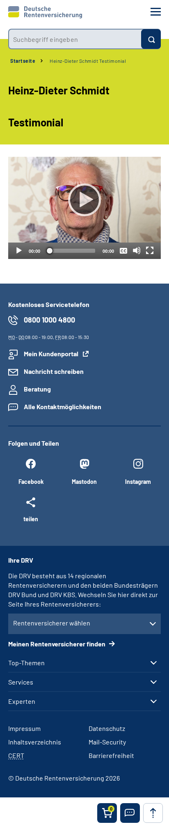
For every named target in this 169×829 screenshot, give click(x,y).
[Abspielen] (84, 199)
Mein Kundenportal (51, 353)
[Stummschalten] (136, 250)
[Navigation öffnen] (155, 11)
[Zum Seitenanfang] (153, 813)
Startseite (22, 61)
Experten (21, 701)
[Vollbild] (149, 250)
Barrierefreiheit (111, 755)
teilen (30, 518)
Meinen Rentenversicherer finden (57, 644)
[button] (130, 813)
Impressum (24, 728)
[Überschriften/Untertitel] (123, 250)
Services (20, 682)
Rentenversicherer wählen (51, 623)
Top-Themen (26, 663)
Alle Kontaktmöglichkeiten (62, 406)
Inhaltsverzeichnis (34, 742)
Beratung (37, 389)
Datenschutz (107, 728)
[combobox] (74, 39)
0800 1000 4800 (49, 319)
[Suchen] (151, 39)
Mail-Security (107, 742)
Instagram (138, 481)
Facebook (30, 481)
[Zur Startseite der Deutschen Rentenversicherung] (45, 12)
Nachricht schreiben (54, 371)
